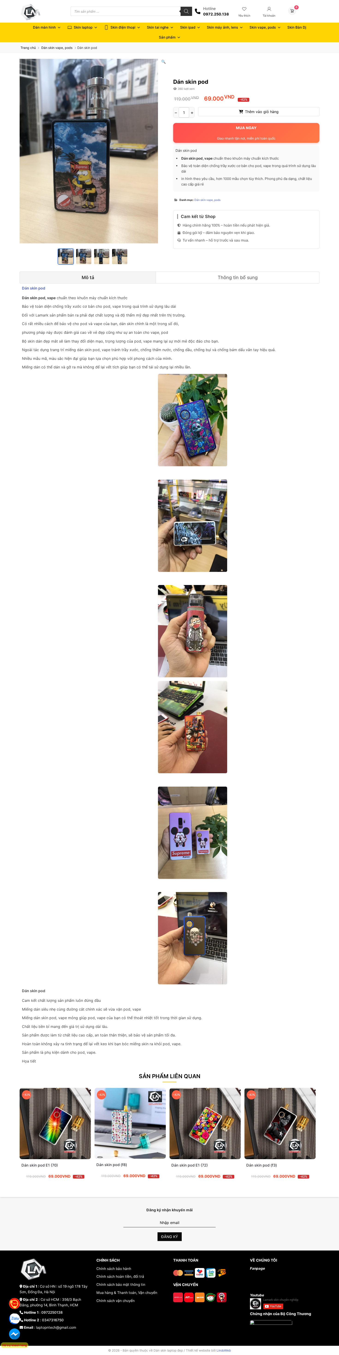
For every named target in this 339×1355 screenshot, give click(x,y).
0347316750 (53, 1320)
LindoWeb (224, 1350)
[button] (163, 61)
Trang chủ (28, 48)
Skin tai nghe (158, 27)
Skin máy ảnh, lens (222, 27)
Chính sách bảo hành (113, 1268)
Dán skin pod (34, 288)
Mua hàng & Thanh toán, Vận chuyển (126, 1292)
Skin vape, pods (263, 27)
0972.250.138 (216, 14)
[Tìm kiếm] (186, 11)
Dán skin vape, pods (57, 48)
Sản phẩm (167, 37)
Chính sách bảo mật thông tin (120, 1284)
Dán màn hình (44, 27)
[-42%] (55, 1157)
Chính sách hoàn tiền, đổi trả (120, 1276)
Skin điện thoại (122, 27)
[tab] (88, 278)
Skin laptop (83, 27)
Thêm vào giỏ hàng (262, 111)
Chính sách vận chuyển (115, 1300)
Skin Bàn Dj (296, 27)
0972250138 (52, 1312)
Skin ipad (187, 27)
